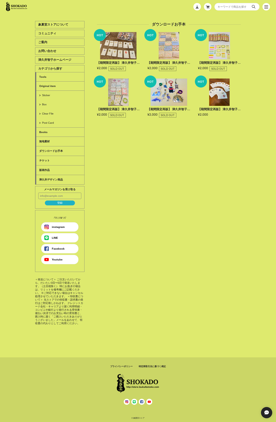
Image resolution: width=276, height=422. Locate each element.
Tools (42, 76)
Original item (47, 86)
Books (43, 132)
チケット (44, 160)
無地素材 (44, 141)
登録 (60, 202)
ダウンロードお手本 (51, 150)
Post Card (48, 122)
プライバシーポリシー (121, 366)
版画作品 (44, 169)
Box (44, 104)
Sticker (46, 95)
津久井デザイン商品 (51, 179)
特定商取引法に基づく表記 (152, 366)
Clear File (48, 113)
